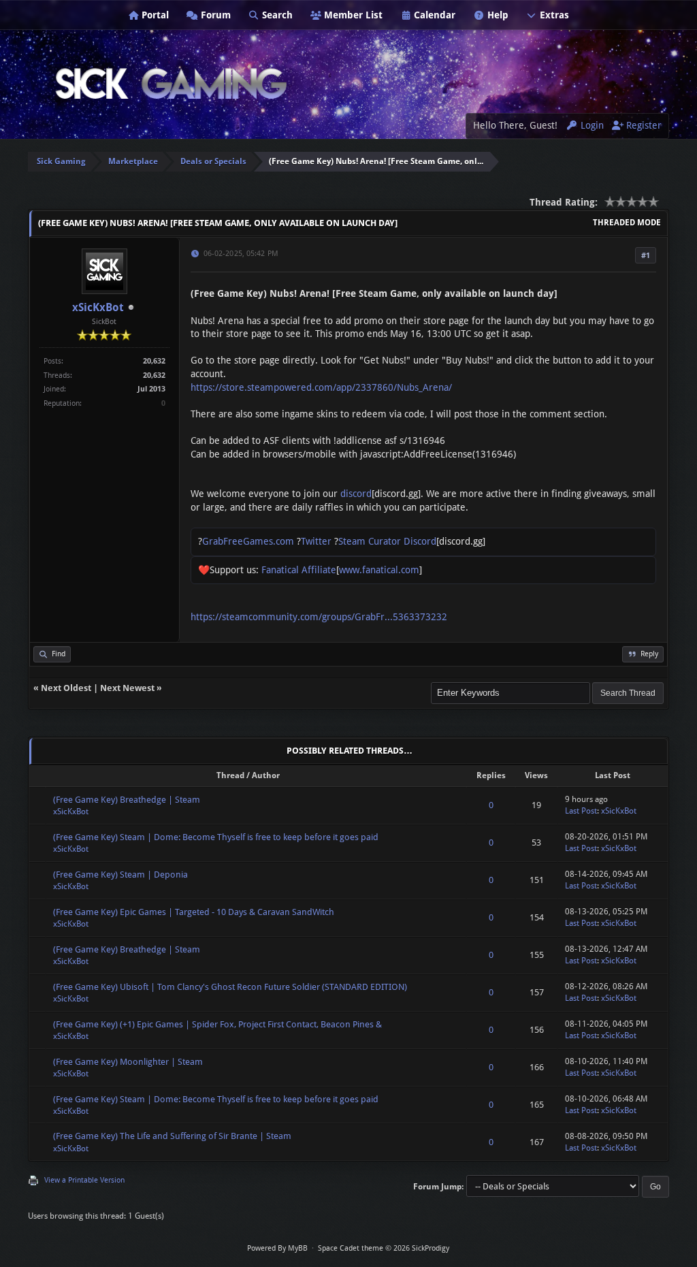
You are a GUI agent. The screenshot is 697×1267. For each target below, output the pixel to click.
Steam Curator (369, 541)
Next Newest (127, 688)
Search (276, 15)
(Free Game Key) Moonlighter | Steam (128, 1062)
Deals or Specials (213, 161)
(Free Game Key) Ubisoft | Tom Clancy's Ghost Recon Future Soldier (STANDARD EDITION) (230, 987)
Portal (154, 15)
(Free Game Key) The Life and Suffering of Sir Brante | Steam (172, 1136)
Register (642, 125)
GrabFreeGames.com (248, 541)
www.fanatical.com (379, 569)
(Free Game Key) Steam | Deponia (120, 874)
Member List (352, 15)
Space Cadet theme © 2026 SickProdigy (383, 1248)
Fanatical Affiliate (298, 569)
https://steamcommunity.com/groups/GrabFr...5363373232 (319, 616)
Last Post (581, 811)
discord (356, 493)
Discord (420, 541)
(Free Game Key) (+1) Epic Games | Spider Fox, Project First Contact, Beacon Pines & (217, 1024)
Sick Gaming (61, 161)
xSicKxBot (98, 307)
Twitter (316, 541)
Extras (553, 15)
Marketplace (133, 161)
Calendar (433, 15)
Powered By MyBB (277, 1248)
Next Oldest (66, 688)
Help (496, 15)
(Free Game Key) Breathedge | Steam (126, 800)
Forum (214, 15)
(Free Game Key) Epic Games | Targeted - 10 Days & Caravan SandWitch (193, 912)
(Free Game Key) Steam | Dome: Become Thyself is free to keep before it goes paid (215, 837)
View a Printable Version (84, 1180)
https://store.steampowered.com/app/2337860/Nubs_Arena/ (321, 387)
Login (591, 125)
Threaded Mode (627, 222)
